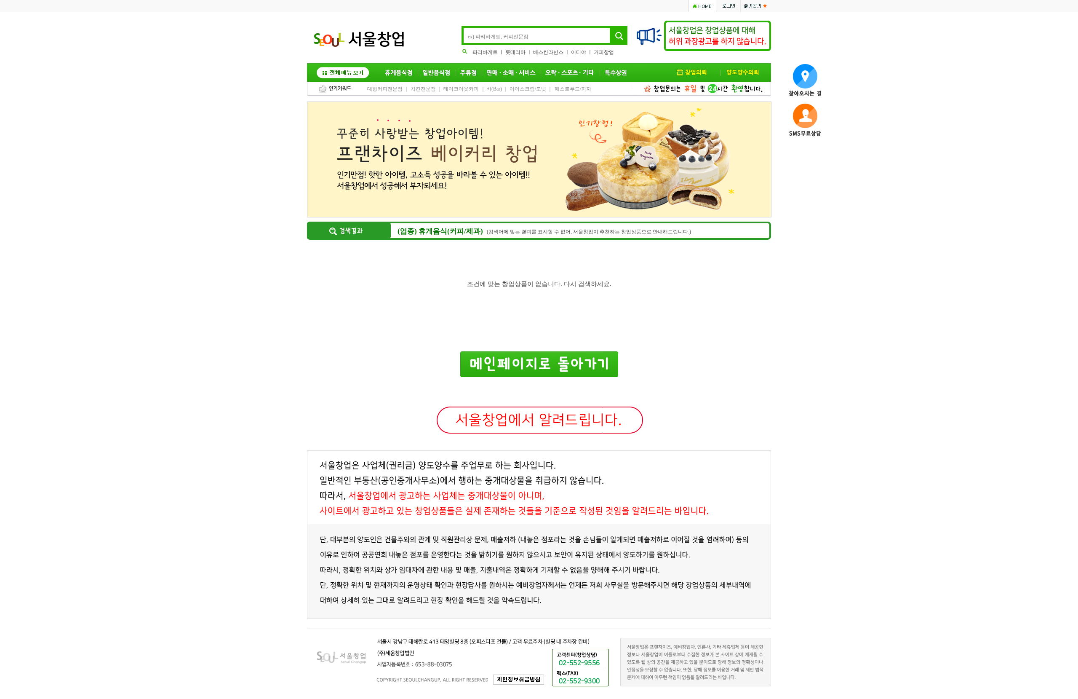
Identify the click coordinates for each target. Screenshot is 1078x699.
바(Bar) (494, 89)
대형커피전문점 (385, 89)
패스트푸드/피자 (573, 89)
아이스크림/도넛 (528, 89)
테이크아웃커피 (461, 89)
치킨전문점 (423, 89)
